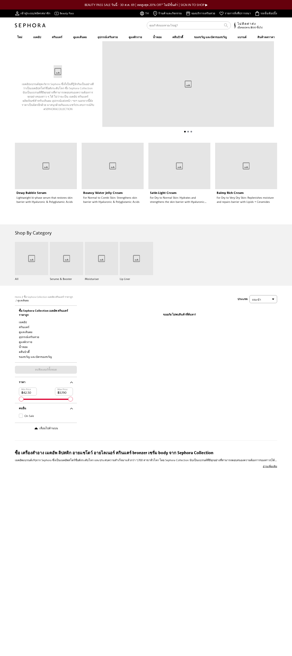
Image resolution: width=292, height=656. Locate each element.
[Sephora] (30, 25)
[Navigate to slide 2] (188, 131)
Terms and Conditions (115, 124)
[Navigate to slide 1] (185, 131)
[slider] (21, 399)
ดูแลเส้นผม (25, 332)
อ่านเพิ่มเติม (270, 466)
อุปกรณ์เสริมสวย (29, 337)
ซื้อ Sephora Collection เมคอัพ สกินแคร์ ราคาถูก (48, 296)
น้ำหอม (23, 347)
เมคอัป (23, 322)
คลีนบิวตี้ (24, 351)
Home (18, 296)
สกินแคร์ (24, 327)
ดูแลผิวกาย (25, 342)
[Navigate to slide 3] (191, 131)
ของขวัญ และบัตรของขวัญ (35, 356)
